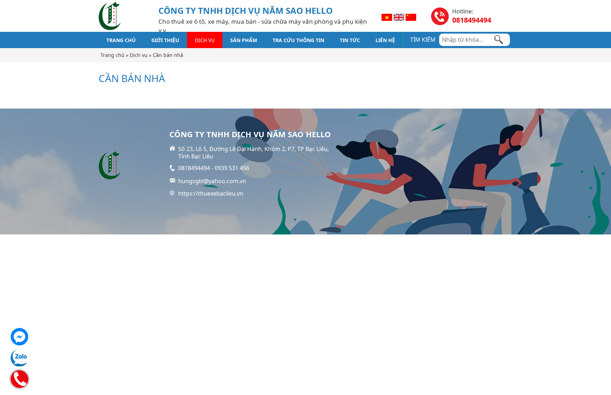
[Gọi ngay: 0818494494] (19, 378)
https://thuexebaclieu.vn (210, 193)
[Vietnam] (387, 17)
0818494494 (471, 20)
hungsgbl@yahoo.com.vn (212, 181)
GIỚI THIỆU (165, 40)
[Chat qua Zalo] (19, 358)
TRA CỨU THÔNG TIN (298, 40)
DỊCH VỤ (205, 40)
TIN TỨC (350, 40)
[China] (411, 17)
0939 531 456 (232, 168)
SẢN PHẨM (243, 40)
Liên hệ (385, 40)
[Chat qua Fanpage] (19, 336)
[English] (399, 17)
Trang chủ (121, 40)
